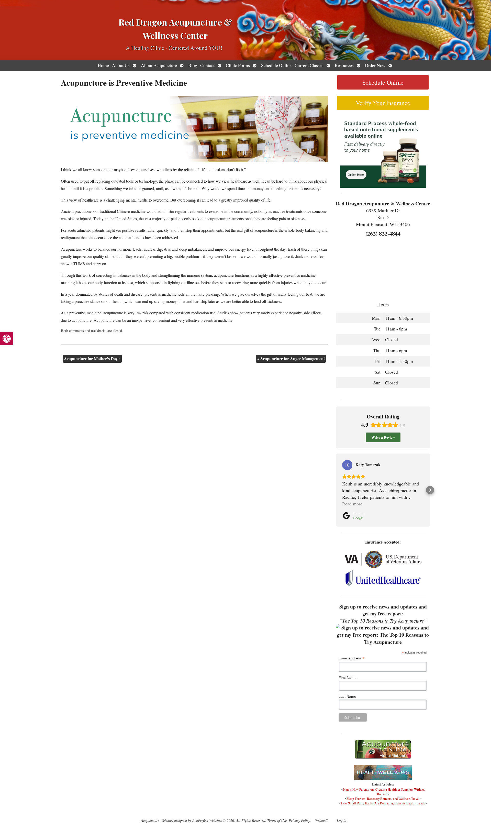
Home (103, 65)
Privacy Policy (299, 820)
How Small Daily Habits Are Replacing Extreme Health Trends (383, 803)
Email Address (352, 658)
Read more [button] (352, 504)
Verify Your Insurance (383, 103)
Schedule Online (276, 65)
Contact (207, 65)
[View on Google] (347, 465)
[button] (6, 338)
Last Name (347, 696)
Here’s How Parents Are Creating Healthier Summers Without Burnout (384, 791)
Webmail (321, 820)
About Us (121, 65)
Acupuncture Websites (157, 820)
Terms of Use (277, 820)
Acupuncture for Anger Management (291, 358)
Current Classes (309, 65)
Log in (341, 820)
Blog (192, 65)
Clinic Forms (238, 65)
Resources (344, 65)
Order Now (375, 65)
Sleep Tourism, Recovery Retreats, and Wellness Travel (383, 798)
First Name (347, 678)
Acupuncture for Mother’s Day (92, 358)
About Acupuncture (159, 65)
